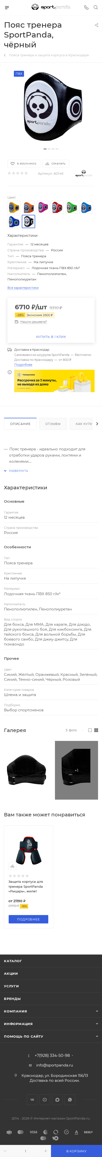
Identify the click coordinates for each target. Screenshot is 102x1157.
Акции (11, 973)
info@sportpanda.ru (54, 1065)
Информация (18, 1024)
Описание (20, 424)
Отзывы (53, 424)
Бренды (12, 999)
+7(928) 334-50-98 (52, 1056)
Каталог (13, 961)
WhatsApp (70, 1099)
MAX (57, 1099)
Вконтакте (32, 1099)
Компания (15, 1011)
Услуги (11, 986)
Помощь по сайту (23, 1036)
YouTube (44, 1099)
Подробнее (23, 365)
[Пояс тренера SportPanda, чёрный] (51, 108)
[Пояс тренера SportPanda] (25, 770)
